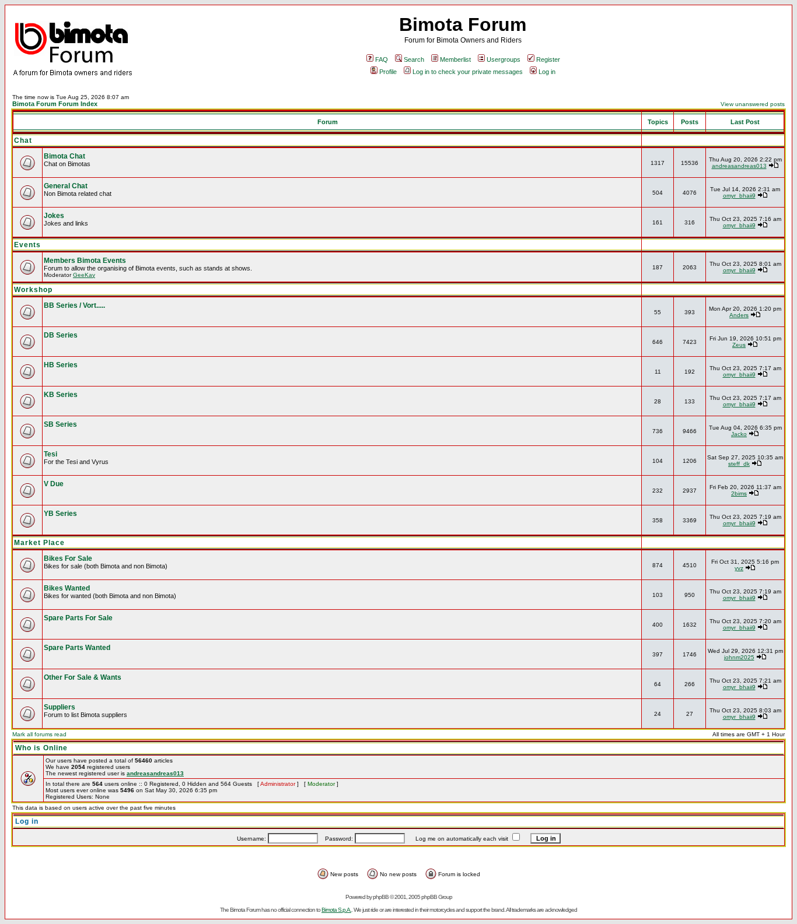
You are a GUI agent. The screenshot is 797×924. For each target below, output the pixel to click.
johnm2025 (739, 657)
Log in (547, 71)
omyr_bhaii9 (739, 195)
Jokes (54, 216)
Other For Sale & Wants (82, 677)
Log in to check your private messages (468, 71)
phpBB (381, 897)
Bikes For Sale (68, 558)
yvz (739, 568)
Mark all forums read (39, 734)
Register (548, 59)
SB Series (60, 424)
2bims (739, 493)
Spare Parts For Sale (78, 618)
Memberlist (455, 59)
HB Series (61, 365)
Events (27, 245)
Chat (23, 140)
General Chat (66, 186)
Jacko (739, 434)
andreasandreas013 (739, 166)
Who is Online (41, 748)
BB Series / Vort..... (74, 305)
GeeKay (84, 275)
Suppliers (59, 707)
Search (414, 59)
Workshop (33, 290)
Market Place (39, 543)
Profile (388, 71)
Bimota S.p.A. (336, 910)
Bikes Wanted (67, 588)
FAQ (381, 59)
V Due (54, 484)
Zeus (739, 345)
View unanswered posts (753, 104)
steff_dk (739, 464)
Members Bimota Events (85, 261)
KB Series (61, 395)
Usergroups (503, 59)
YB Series (60, 514)
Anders (739, 315)
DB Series (61, 335)
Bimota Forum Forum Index (54, 103)
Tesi (50, 454)
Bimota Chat (64, 156)
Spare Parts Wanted (77, 648)
